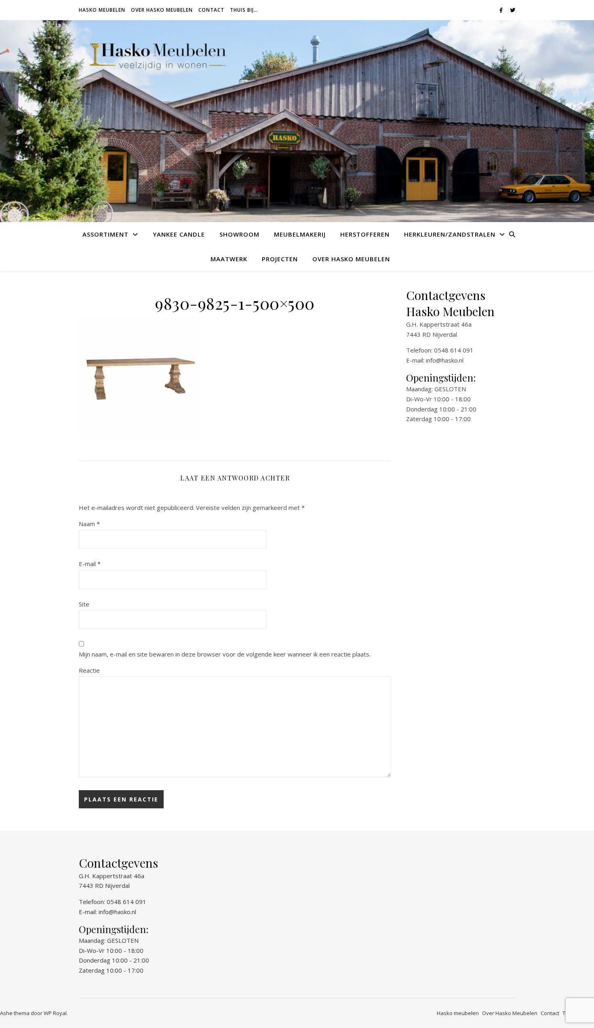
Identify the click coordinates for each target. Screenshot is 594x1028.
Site (84, 604)
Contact (211, 9)
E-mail (90, 564)
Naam (89, 524)
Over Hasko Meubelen (162, 9)
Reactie (89, 670)
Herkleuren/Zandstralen (449, 234)
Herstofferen (365, 234)
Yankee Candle (179, 234)
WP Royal (55, 1013)
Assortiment (105, 234)
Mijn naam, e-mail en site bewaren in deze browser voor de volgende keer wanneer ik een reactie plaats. (225, 654)
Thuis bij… (244, 9)
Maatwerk (229, 259)
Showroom (239, 234)
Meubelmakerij (300, 234)
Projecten (280, 259)
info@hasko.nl (444, 360)
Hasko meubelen (102, 9)
